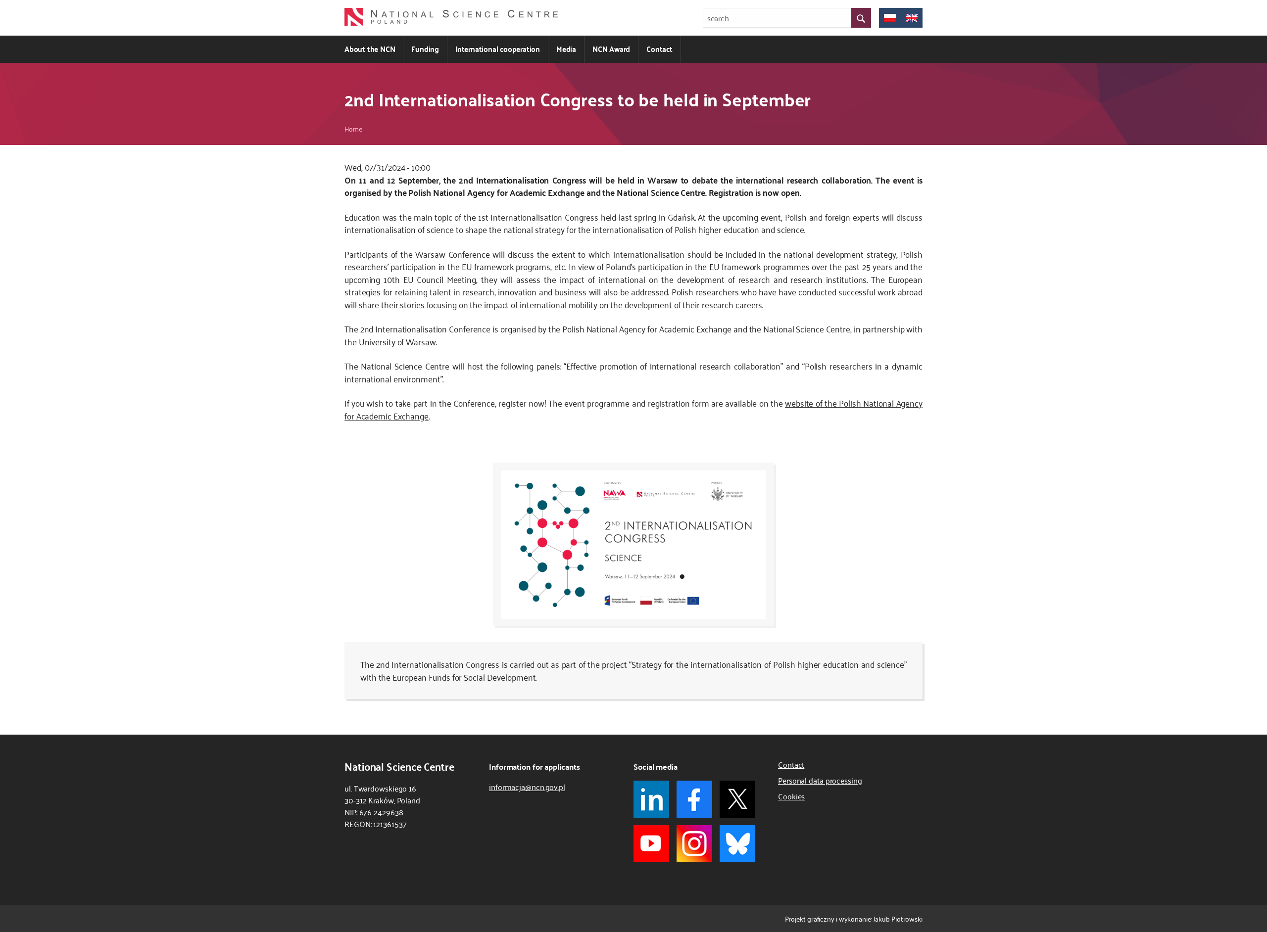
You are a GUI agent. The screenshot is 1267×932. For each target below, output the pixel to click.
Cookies (791, 796)
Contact (659, 49)
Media (566, 49)
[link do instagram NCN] (694, 843)
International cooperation (497, 49)
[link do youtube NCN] (651, 843)
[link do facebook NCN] (694, 799)
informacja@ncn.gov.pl (527, 786)
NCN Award (611, 49)
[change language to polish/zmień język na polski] (890, 18)
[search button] (861, 18)
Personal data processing (820, 780)
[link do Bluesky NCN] (737, 843)
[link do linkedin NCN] (651, 799)
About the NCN (369, 49)
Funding (425, 49)
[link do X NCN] (737, 799)
